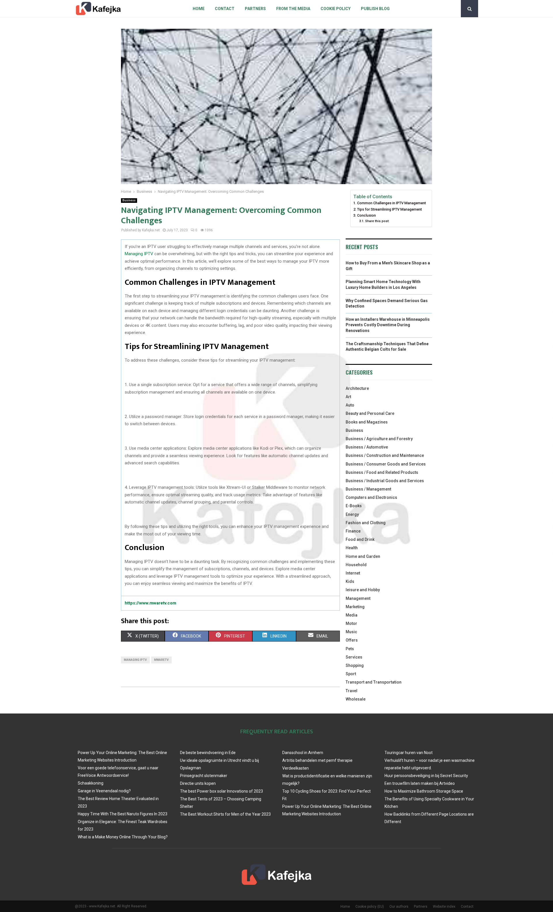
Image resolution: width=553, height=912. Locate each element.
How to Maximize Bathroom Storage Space (424, 791)
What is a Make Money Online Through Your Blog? (123, 837)
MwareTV (161, 659)
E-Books (354, 505)
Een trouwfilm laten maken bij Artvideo (420, 783)
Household (356, 564)
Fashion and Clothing (366, 522)
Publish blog (375, 8)
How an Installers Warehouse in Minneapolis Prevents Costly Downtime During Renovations (388, 325)
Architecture (357, 388)
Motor (351, 623)
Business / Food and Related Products (382, 472)
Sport (351, 673)
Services (354, 657)
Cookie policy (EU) (369, 907)
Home (198, 8)
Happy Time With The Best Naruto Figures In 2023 (122, 814)
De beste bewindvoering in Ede (208, 752)
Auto (350, 405)
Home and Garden (363, 556)
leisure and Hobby (363, 589)
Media (351, 615)
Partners (255, 8)
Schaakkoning (90, 783)
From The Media (293, 8)
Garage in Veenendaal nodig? (104, 791)
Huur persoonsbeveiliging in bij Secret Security (426, 775)
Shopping (355, 665)
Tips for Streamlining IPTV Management (389, 209)
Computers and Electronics (371, 497)
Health (352, 547)
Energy (352, 514)
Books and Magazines (367, 422)
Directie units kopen (198, 783)
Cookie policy (336, 8)
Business (129, 200)
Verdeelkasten (295, 768)
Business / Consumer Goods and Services (386, 464)
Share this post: (377, 221)
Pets (350, 648)
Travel (351, 690)
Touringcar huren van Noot (409, 752)
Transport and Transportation (374, 682)
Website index (444, 907)
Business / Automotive (367, 447)
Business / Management (368, 489)
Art (348, 396)
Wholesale (355, 699)
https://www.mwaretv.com (150, 603)
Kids (350, 581)
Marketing (355, 606)
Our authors (398, 907)
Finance (353, 531)
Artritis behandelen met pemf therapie (317, 760)
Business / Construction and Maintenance (385, 455)
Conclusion (366, 215)
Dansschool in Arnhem (302, 752)
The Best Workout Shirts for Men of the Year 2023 (225, 814)
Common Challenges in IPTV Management (391, 203)
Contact (224, 8)
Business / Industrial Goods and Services (385, 480)
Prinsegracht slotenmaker (203, 775)
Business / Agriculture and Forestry (379, 438)
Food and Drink (360, 539)
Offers (352, 640)
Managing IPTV (139, 253)
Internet (353, 573)
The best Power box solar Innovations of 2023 (221, 791)
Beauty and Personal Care (370, 413)
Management (358, 598)
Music (351, 631)
